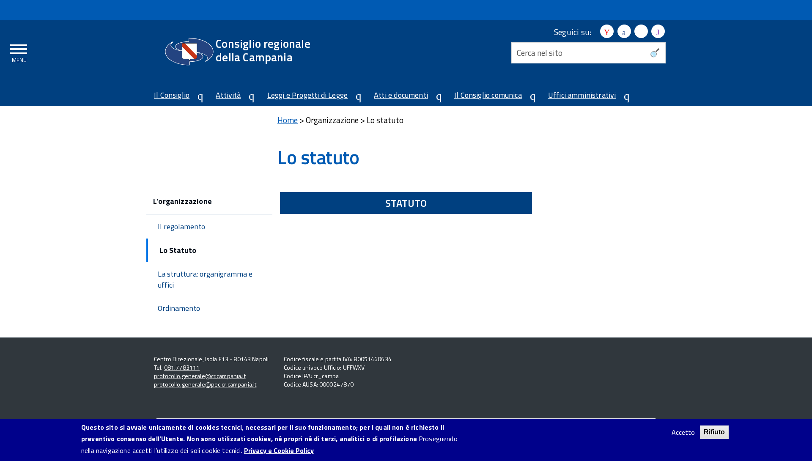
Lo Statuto (177, 250)
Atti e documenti (401, 95)
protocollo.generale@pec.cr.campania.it (205, 384)
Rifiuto (714, 432)
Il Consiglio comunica (488, 95)
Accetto (683, 432)
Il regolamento (181, 226)
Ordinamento (179, 308)
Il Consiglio (171, 95)
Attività (228, 95)
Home (287, 120)
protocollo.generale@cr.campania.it (200, 375)
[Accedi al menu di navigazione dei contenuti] (19, 52)
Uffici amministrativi (582, 95)
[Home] (189, 51)
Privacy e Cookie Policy (279, 451)
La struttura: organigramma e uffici (205, 279)
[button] (197, 96)
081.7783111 (182, 367)
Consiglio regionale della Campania (263, 50)
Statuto (406, 203)
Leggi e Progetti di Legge (307, 95)
